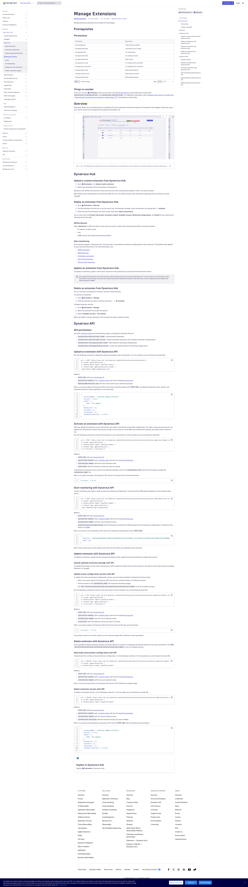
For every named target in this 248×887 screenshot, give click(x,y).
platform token (87, 333)
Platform (5, 21)
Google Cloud (8, 85)
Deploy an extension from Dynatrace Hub (188, 42)
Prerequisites (183, 21)
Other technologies (9, 96)
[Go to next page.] (172, 81)
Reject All (191, 882)
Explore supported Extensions (14, 53)
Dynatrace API (183, 56)
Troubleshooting (10, 63)
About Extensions (10, 46)
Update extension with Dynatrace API (191, 78)
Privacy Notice (63, 885)
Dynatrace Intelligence (9, 25)
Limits (7, 60)
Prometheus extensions (86, 256)
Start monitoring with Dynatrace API (191, 73)
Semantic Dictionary (9, 151)
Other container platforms (12, 92)
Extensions (7, 43)
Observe (5, 133)
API (4, 154)
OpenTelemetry (8, 75)
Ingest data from (8, 32)
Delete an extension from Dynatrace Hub (188, 52)
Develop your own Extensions (13, 67)
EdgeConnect (8, 121)
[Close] (26, 32)
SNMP (88, 527)
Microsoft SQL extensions (86, 262)
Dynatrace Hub (183, 33)
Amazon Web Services (10, 78)
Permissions (184, 24)
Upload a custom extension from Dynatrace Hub (190, 37)
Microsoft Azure (8, 82)
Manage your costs (8, 169)
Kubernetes (7, 89)
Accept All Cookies (205, 882)
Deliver (5, 143)
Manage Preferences (176, 882)
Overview (182, 30)
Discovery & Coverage (10, 110)
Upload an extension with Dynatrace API (188, 63)
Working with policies (155, 95)
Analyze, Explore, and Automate (12, 140)
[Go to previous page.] (169, 81)
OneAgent (7, 39)
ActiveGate (7, 118)
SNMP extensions (84, 250)
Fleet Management (9, 107)
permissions (125, 92)
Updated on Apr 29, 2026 (119, 18)
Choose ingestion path (10, 36)
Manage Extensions (11, 56)
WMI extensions (83, 253)
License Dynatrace (8, 165)
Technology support (10, 99)
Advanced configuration (12, 50)
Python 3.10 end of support (13, 70)
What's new (6, 18)
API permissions (186, 59)
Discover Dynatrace (9, 14)
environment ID (98, 377)
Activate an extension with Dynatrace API (189, 68)
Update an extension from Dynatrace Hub (188, 47)
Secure (5, 136)
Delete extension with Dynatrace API (190, 83)
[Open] (26, 14)
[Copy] (172, 360)
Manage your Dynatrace (10, 162)
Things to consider (186, 27)
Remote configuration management (15, 129)
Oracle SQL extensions (85, 259)
